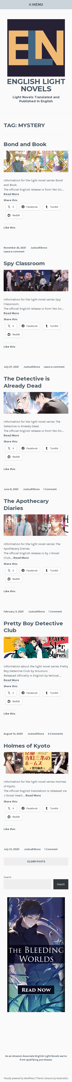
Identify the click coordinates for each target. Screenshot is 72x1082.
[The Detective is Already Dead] (36, 412)
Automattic (62, 1078)
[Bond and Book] (36, 171)
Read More (11, 194)
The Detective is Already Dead (27, 382)
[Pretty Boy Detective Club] (36, 657)
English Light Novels (36, 85)
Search (7, 877)
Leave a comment (14, 251)
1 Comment (50, 489)
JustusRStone (39, 247)
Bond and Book (25, 144)
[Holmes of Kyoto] (36, 772)
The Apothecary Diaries (26, 504)
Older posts (36, 861)
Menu (37, 4)
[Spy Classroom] (36, 290)
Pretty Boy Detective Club (33, 626)
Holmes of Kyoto (27, 745)
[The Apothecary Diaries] (36, 535)
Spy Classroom (24, 263)
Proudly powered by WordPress (19, 1078)
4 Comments (55, 733)
